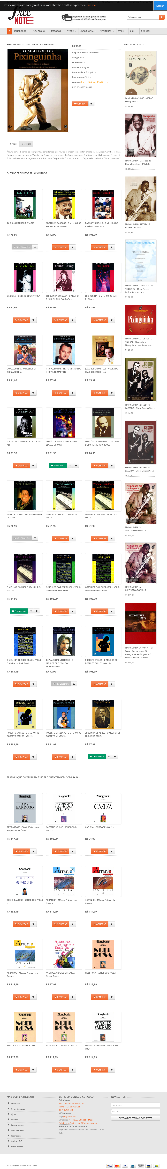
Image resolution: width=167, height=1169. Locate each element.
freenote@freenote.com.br (85, 1123)
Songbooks (20, 31)
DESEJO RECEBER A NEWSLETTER (135, 1118)
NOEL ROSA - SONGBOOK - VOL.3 (62, 1045)
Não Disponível (23, 246)
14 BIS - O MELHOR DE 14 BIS (21, 223)
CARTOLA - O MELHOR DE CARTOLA (24, 296)
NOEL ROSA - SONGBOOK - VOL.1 (101, 972)
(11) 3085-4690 (70, 1116)
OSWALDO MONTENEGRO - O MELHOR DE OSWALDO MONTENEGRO (59, 663)
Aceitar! (160, 5)
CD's (133, 31)
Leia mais (92, 5)
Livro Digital (87, 31)
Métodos (56, 31)
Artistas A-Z (16, 1141)
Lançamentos (17, 1125)
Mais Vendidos (17, 1130)
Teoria (70, 31)
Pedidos (14, 1119)
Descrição (26, 143)
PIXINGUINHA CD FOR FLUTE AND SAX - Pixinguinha (139, 342)
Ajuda (13, 1114)
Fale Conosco (17, 1146)
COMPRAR (81, 103)
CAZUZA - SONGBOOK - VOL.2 (99, 827)
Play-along (39, 31)
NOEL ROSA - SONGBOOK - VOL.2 (23, 1045)
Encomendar (59, 465)
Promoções (16, 1135)
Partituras (105, 31)
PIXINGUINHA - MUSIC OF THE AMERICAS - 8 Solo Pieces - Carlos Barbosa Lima (139, 289)
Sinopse (13, 143)
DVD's (121, 31)
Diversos (146, 31)
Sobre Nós (16, 1103)
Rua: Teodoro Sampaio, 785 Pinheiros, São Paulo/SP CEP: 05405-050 (71, 1106)
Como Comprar (18, 1108)
